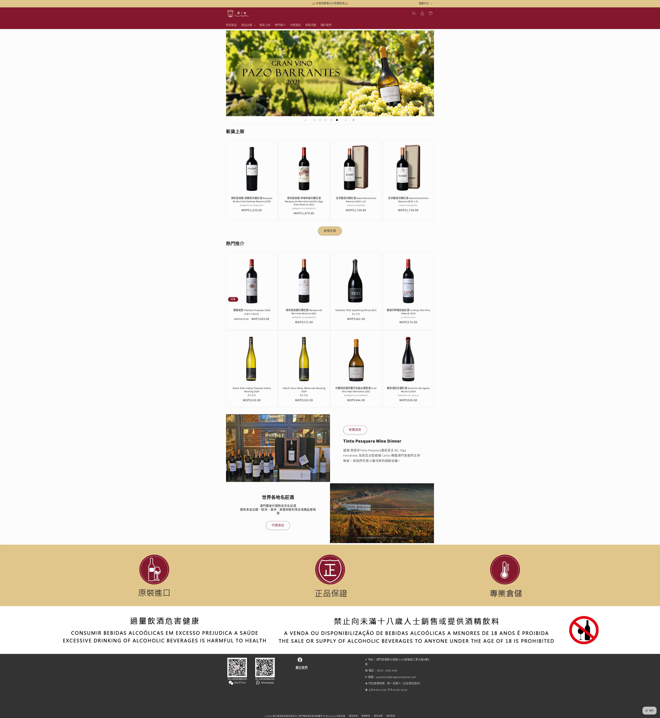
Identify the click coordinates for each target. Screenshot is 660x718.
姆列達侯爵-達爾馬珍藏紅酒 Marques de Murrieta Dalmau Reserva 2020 (251, 200)
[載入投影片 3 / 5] (325, 120)
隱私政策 (378, 716)
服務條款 (365, 716)
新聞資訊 (355, 430)
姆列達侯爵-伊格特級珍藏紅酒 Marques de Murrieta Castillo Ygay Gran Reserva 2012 (304, 201)
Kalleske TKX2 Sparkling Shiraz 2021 (356, 310)
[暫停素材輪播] (354, 120)
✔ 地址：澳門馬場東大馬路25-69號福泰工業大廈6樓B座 (397, 662)
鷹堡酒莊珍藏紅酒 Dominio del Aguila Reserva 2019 (408, 390)
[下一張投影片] (346, 120)
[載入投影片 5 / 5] (337, 120)
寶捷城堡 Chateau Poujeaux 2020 (251, 310)
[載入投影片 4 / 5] (331, 120)
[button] (248, 25)
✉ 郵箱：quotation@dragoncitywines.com (390, 677)
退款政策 (390, 716)
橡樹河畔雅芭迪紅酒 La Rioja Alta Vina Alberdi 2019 (408, 312)
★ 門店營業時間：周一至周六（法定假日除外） (393, 684)
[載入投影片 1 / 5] (314, 120)
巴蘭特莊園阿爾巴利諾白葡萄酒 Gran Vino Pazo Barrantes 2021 (356, 390)
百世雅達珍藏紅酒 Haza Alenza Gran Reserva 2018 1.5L (408, 200)
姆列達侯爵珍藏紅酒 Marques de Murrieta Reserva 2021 (304, 312)
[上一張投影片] (305, 120)
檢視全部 (330, 231)
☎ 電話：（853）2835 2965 (381, 670)
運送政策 (353, 716)
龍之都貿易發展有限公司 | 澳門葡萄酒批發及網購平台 (299, 716)
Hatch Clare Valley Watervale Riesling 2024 (304, 390)
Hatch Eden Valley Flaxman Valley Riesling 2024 (252, 390)
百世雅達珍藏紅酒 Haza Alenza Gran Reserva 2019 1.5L (356, 200)
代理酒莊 (278, 525)
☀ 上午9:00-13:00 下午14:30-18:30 (386, 690)
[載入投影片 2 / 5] (320, 120)
